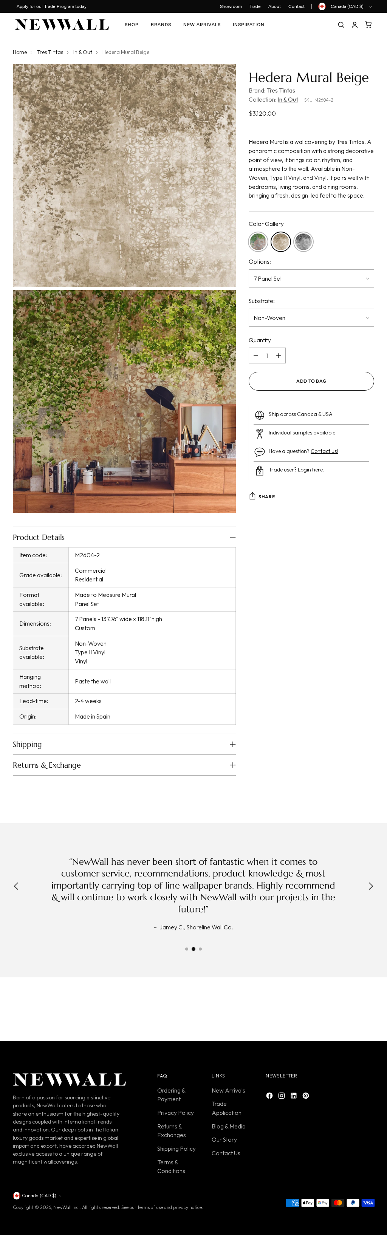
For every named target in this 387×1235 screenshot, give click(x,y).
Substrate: (262, 300)
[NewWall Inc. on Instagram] (282, 1097)
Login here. (311, 469)
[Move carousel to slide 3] (200, 949)
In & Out (82, 52)
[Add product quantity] (278, 355)
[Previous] (16, 887)
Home (20, 52)
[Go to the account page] (354, 24)
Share (267, 496)
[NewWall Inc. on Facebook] (270, 1097)
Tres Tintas (50, 52)
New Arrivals (228, 1090)
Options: (260, 261)
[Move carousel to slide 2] (193, 949)
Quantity (260, 340)
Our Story (224, 1139)
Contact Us (226, 1153)
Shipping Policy (176, 1148)
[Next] (370, 887)
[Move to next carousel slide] (367, 1010)
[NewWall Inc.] (62, 24)
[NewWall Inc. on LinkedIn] (294, 1097)
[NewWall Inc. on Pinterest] (306, 1097)
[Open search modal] (341, 24)
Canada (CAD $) (347, 6)
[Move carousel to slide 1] (186, 949)
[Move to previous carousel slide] (350, 1011)
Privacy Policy (175, 1112)
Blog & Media (229, 1126)
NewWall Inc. (66, 1207)
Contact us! (324, 451)
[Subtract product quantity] (256, 355)
